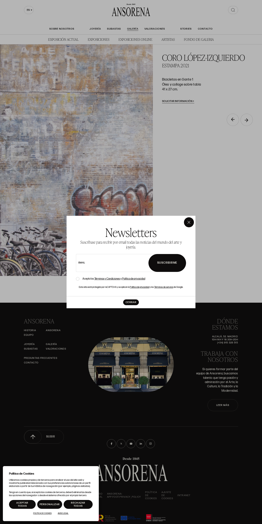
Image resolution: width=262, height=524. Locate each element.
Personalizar (50, 504)
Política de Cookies (42, 513)
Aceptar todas (22, 504)
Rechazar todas (78, 504)
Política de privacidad (133, 278)
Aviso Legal (63, 513)
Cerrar (131, 302)
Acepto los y (113, 278)
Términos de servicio (163, 287)
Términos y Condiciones (107, 278)
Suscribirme (167, 262)
